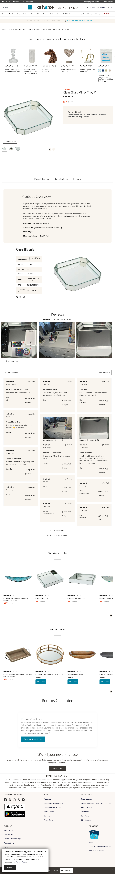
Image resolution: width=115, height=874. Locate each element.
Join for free (57, 768)
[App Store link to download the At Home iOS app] (14, 806)
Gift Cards (85, 816)
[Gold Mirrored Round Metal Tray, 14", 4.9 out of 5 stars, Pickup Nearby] (50, 655)
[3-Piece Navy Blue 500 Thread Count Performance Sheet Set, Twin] (103, 70)
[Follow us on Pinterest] (19, 799)
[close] (45, 852)
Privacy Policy (21, 862)
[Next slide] (111, 615)
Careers (47, 816)
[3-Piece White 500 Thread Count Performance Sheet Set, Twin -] (106, 56)
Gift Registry (86, 820)
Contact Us (8, 835)
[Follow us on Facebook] (5, 799)
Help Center (8, 830)
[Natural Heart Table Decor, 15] (69, 56)
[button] (57, 7)
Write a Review (13, 372)
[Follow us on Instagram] (14, 799)
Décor (10, 29)
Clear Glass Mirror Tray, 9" (79, 92)
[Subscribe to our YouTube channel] (23, 799)
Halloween (17, 1)
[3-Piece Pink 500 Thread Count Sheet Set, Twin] (110, 70)
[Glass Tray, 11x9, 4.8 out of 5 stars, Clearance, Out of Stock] (50, 579)
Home (4, 29)
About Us (47, 799)
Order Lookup (86, 799)
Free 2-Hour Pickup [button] (27, 1)
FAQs (6, 847)
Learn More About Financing (100, 846)
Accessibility (9, 843)
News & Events (49, 812)
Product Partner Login (12, 839)
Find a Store (48, 820)
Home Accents (20, 29)
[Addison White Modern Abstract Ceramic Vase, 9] (32, 56)
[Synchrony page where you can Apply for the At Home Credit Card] (94, 834)
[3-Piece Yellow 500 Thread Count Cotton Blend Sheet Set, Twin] (106, 70)
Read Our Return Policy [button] (33, 739)
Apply (91, 842)
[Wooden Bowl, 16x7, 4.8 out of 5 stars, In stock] (82, 655)
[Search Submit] (30, 7)
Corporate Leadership (52, 807)
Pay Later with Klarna (97, 851)
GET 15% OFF (66, 870)
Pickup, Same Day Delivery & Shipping (96, 803)
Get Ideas (85, 812)
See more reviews (57, 531)
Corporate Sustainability (53, 803)
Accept (9, 868)
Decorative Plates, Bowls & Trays (39, 29)
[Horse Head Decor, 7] (50, 56)
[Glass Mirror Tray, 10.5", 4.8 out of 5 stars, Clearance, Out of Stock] (82, 579)
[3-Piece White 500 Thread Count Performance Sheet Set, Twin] (100, 70)
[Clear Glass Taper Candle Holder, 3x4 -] (13, 56)
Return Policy (86, 807)
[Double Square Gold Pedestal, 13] (88, 56)
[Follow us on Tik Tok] (10, 799)
